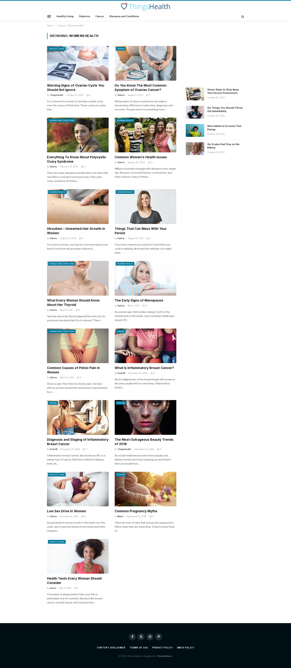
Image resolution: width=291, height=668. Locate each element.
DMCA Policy (185, 647)
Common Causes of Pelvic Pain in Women (73, 370)
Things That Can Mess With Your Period (141, 231)
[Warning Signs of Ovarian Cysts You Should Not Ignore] (78, 63)
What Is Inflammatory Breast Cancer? (144, 368)
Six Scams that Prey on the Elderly (223, 146)
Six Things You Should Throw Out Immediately (225, 109)
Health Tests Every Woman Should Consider (74, 581)
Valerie (121, 95)
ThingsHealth (56, 95)
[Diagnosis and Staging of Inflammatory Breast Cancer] (78, 417)
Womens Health (125, 120)
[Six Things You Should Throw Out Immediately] (195, 112)
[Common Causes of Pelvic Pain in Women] (78, 346)
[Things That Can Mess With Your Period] (145, 206)
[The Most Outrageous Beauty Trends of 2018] (145, 417)
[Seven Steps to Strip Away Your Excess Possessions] (195, 94)
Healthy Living (65, 16)
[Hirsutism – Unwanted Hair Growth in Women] (78, 206)
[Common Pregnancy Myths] (145, 489)
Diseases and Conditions (124, 16)
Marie (120, 516)
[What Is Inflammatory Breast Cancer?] (145, 346)
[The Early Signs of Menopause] (145, 278)
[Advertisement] (215, 56)
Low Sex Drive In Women (66, 511)
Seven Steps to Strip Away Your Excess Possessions (223, 91)
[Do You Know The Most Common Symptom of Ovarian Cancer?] (145, 63)
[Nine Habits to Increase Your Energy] (195, 130)
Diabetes (84, 16)
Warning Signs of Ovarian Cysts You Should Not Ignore (75, 88)
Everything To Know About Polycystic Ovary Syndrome (76, 159)
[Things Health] (145, 6)
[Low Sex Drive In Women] (78, 489)
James (53, 588)
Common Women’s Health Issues (141, 157)
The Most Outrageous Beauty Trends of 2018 (144, 442)
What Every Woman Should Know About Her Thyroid (73, 302)
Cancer (99, 16)
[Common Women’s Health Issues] (145, 135)
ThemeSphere (164, 656)
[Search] (242, 16)
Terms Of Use (139, 647)
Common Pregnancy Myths (136, 511)
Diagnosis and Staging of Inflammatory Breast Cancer (77, 442)
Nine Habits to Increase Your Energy (224, 128)
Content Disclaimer (111, 647)
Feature (121, 403)
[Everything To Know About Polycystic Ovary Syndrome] (78, 135)
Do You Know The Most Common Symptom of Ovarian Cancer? (141, 88)
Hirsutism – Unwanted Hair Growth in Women (76, 231)
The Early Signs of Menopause (139, 300)
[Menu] (49, 16)
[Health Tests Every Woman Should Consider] (78, 556)
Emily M (121, 373)
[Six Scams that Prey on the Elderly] (195, 148)
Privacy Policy (162, 647)
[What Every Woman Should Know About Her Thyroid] (78, 278)
